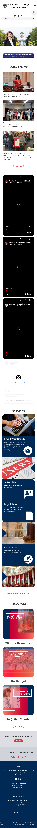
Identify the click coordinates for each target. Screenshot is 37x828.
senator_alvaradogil (26, 400)
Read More (18, 166)
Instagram (15, 16)
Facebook (18, 16)
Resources (18, 726)
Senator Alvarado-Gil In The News (18, 593)
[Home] (16, 5)
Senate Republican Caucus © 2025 (5, 823)
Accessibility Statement (31, 823)
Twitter (22, 16)
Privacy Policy (18, 812)
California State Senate (17, 823)
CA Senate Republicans (11, 400)
